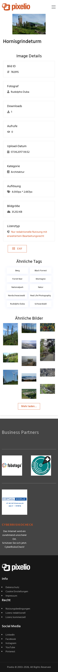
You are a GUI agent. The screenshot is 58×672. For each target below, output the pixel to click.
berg (17, 270)
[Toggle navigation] (53, 7)
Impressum (11, 596)
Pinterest (10, 652)
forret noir (17, 279)
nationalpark (17, 287)
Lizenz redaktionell (16, 613)
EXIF (19, 248)
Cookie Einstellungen (17, 591)
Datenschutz (12, 587)
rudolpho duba (17, 304)
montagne (40, 279)
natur (40, 287)
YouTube (10, 647)
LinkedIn (10, 635)
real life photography (40, 295)
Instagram (11, 643)
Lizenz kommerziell (16, 617)
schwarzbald (41, 304)
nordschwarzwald (16, 295)
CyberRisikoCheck (17, 525)
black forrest (41, 270)
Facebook (11, 639)
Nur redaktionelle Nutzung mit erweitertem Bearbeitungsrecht (27, 234)
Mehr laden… (29, 406)
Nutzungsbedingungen (18, 609)
